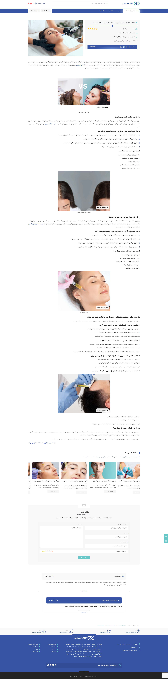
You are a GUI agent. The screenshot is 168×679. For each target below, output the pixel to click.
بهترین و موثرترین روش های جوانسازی (129, 481)
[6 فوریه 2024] (41, 470)
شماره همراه (124, 542)
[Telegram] (50, 665)
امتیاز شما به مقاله (121, 551)
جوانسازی (124, 29)
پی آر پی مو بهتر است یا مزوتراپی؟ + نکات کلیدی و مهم (42, 482)
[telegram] (127, 47)
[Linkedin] (53, 665)
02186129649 (134, 647)
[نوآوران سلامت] (131, 3)
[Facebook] (55, 665)
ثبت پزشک (33, 11)
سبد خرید (54, 649)
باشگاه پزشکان (45, 11)
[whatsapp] (124, 47)
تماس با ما (110, 11)
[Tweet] (130, 47)
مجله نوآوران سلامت (131, 11)
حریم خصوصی (53, 647)
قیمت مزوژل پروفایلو (91, 606)
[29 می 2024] (98, 470)
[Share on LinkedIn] (121, 47)
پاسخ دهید (84, 591)
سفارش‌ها (54, 651)
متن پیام (79, 524)
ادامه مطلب (135, 491)
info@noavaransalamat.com (130, 650)
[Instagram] (48, 665)
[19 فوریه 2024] (70, 470)
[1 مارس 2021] (127, 470)
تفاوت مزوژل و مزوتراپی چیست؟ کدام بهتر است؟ (99, 482)
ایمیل (125, 533)
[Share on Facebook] (133, 47)
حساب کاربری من (52, 644)
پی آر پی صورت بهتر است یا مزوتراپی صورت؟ (70, 481)
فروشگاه (102, 11)
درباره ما (118, 11)
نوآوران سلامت (136, 626)
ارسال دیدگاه (84, 558)
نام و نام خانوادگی (122, 524)
